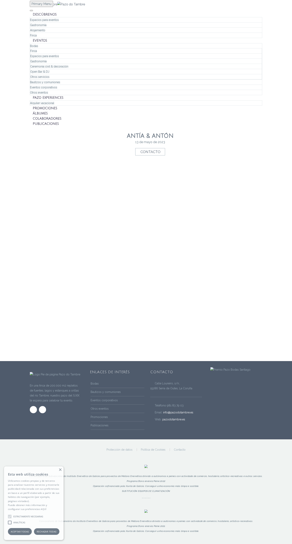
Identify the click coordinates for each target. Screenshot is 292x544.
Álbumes (40, 113)
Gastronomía (38, 25)
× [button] (60, 469)
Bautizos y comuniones (45, 82)
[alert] (34, 503)
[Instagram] (261, 449)
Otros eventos (39, 92)
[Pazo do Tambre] (230, 369)
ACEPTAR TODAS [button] (20, 531)
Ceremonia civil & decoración (49, 66)
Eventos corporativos (43, 87)
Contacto (150, 152)
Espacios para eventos (44, 19)
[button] (10, 517)
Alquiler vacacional (42, 103)
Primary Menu (41, 4)
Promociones (45, 108)
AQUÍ (43, 509)
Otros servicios (39, 76)
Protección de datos (119, 449)
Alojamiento (37, 30)
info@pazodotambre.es (178, 412)
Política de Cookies (153, 449)
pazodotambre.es (173, 419)
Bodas (34, 46)
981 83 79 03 (175, 405)
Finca (33, 35)
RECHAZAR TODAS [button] (47, 531)
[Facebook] (255, 449)
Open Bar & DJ (39, 71)
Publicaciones (46, 124)
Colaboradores (47, 118)
